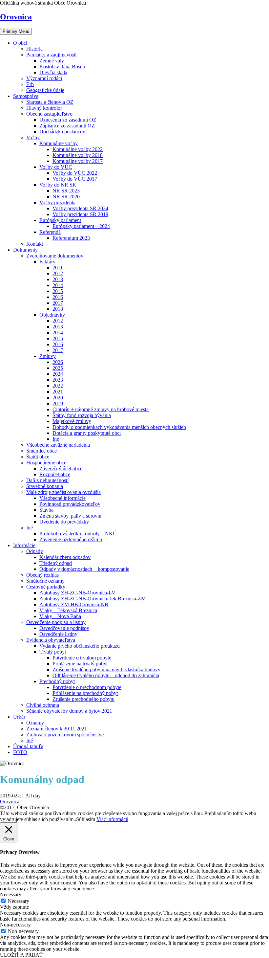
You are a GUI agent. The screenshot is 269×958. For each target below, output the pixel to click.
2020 (57, 397)
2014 (57, 285)
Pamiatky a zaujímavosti (51, 54)
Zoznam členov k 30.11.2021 (56, 728)
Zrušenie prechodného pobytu (83, 699)
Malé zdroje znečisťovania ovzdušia (63, 492)
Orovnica (16, 16)
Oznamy (35, 722)
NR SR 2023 (66, 190)
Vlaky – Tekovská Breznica (68, 610)
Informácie (24, 545)
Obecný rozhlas (42, 575)
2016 (57, 297)
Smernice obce (41, 451)
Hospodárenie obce (46, 462)
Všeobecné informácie (62, 498)
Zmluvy (47, 356)
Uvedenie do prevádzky (64, 521)
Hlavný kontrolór (44, 108)
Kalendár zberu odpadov (65, 557)
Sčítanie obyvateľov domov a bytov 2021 (69, 711)
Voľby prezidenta (57, 202)
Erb (30, 84)
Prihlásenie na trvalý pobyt (80, 663)
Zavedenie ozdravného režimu (70, 539)
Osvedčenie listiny (58, 634)
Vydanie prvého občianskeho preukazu (79, 646)
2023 (57, 380)
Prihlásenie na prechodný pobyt (85, 693)
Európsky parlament (60, 220)
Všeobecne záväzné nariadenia (58, 445)
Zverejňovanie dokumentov (54, 255)
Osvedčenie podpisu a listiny (56, 622)
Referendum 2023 (71, 238)
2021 (57, 391)
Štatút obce (37, 456)
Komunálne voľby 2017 (77, 161)
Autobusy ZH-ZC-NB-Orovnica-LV (77, 592)
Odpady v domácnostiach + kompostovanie (84, 569)
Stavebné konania (44, 486)
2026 (57, 362)
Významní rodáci (44, 78)
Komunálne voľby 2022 (77, 149)
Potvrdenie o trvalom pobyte (81, 657)
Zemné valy (51, 60)
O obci (20, 43)
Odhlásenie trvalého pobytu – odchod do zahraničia (105, 675)
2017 (57, 303)
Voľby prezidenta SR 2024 (80, 208)
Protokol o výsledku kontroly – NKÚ (78, 533)
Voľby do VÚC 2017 (74, 179)
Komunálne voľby (58, 143)
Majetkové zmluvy (71, 421)
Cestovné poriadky (45, 587)
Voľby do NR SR (57, 185)
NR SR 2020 (66, 196)
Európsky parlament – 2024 (81, 226)
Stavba (46, 510)
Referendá (50, 232)
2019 (57, 403)
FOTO (20, 752)
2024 (57, 374)
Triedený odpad (55, 563)
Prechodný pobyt (57, 681)
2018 (57, 309)
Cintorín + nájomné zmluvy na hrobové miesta (100, 409)
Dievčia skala (53, 72)
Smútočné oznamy (45, 581)
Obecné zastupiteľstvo (49, 114)
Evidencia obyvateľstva (50, 640)
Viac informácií (112, 819)
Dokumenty (25, 250)
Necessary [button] (10, 894)
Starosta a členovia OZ (49, 102)
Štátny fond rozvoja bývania (81, 415)
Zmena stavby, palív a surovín (70, 516)
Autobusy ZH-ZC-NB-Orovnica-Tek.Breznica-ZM (92, 598)
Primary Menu (16, 31)
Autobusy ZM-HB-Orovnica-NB (73, 604)
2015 (57, 291)
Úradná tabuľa (28, 746)
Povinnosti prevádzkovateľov (69, 504)
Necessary (18, 901)
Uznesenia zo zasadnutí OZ (67, 120)
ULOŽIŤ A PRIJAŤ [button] (21, 955)
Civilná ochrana (42, 705)
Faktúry (47, 261)
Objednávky (52, 315)
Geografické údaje (45, 90)
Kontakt (34, 244)
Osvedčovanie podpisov (64, 628)
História (34, 49)
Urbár (19, 717)
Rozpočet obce (54, 474)
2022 (57, 386)
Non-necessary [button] (15, 924)
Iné (55, 439)
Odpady (34, 551)
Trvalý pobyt (52, 652)
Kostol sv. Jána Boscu (62, 66)
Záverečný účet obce (60, 468)
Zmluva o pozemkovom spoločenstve (65, 734)
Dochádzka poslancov (62, 131)
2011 (57, 267)
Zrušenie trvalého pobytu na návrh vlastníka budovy (106, 669)
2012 (57, 273)
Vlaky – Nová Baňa (60, 616)
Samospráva (25, 96)
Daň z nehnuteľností (47, 480)
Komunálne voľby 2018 (77, 155)
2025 (57, 368)
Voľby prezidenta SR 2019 (80, 214)
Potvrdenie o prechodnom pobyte (86, 687)
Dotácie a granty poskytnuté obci (86, 433)
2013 (57, 279)
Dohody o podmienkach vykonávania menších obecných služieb (119, 427)
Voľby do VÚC (55, 167)
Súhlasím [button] (85, 819)
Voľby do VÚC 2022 (74, 173)
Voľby (33, 137)
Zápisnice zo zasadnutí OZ (67, 125)
